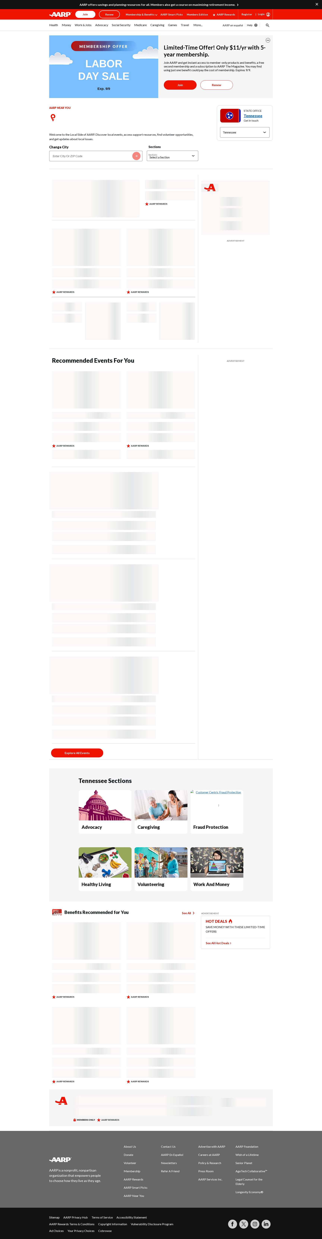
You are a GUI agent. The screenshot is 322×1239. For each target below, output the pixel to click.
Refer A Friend (170, 1171)
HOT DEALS (216, 921)
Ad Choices (56, 1230)
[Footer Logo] (75, 1159)
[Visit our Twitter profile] (243, 1224)
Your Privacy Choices (80, 1230)
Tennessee (253, 116)
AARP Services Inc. (210, 1179)
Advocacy (92, 827)
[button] (267, 25)
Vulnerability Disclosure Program (152, 1224)
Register (247, 14)
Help (249, 25)
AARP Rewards (226, 14)
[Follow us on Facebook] (232, 1224)
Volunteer (130, 1163)
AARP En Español (172, 1154)
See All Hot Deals (217, 943)
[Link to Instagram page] (254, 1224)
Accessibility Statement (131, 1217)
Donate (128, 1154)
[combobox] (95, 156)
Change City (59, 147)
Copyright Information (112, 1224)
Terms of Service (102, 1217)
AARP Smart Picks (171, 14)
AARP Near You (134, 1195)
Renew (216, 85)
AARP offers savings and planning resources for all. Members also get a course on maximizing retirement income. (157, 4)
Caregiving (149, 827)
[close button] (268, 40)
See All (186, 913)
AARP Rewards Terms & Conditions (71, 1224)
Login (261, 14)
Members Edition (197, 14)
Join (180, 85)
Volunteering (151, 884)
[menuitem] (53, 27)
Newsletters (169, 1163)
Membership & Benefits (140, 14)
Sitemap (54, 1217)
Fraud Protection (210, 827)
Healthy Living (96, 884)
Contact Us (168, 1146)
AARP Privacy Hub (75, 1217)
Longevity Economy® (249, 1192)
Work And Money (211, 884)
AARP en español (233, 25)
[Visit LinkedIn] (266, 1224)
